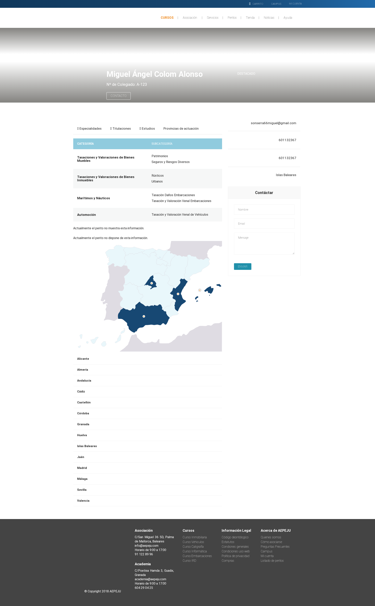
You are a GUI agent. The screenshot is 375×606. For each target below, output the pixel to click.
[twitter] (97, 576)
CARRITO (258, 3)
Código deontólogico (235, 537)
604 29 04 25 (144, 588)
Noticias (269, 17)
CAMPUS (276, 3)
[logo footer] (102, 548)
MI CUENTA (295, 3)
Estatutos (228, 542)
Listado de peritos (272, 561)
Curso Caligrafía (193, 546)
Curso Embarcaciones (197, 556)
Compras (228, 561)
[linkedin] (108, 576)
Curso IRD (189, 561)
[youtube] (118, 576)
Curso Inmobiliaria (195, 537)
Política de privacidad (235, 556)
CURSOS (167, 17)
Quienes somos (271, 537)
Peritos (232, 17)
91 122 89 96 (144, 554)
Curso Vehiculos (193, 542)
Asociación (190, 17)
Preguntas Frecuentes (275, 546)
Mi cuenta (267, 556)
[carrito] (250, 4)
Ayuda (288, 17)
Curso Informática (195, 551)
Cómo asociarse (271, 542)
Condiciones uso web (236, 551)
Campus (266, 551)
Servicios (213, 17)
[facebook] (87, 576)
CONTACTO (119, 96)
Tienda (250, 17)
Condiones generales (235, 546)
